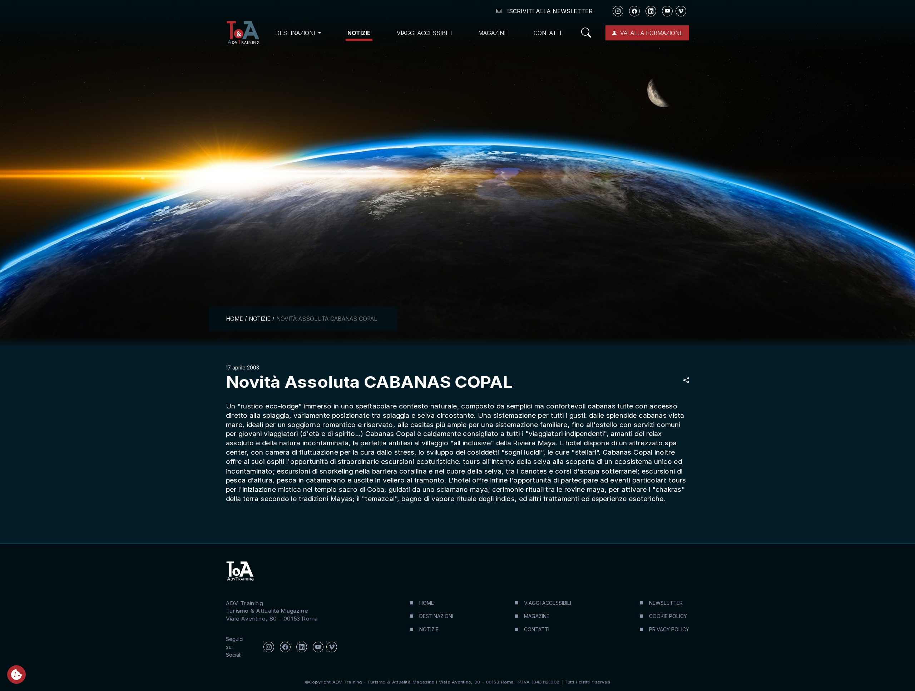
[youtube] (667, 11)
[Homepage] (242, 32)
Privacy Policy (669, 629)
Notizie (359, 32)
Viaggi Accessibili (424, 32)
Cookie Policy (668, 616)
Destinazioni (436, 616)
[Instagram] (618, 11)
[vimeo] (681, 11)
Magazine (493, 32)
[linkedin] (651, 11)
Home (234, 318)
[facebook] (634, 11)
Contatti (547, 32)
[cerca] (589, 32)
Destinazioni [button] (296, 32)
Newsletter (666, 603)
